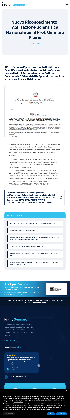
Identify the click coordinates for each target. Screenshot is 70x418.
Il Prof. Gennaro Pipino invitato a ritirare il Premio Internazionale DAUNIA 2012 (34, 254)
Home (32, 43)
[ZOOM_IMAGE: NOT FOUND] (34, 114)
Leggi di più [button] (10, 364)
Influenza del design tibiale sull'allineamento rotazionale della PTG (33, 224)
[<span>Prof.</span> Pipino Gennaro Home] (13, 4)
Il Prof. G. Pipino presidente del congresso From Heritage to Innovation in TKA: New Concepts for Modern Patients (34, 238)
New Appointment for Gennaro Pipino (22, 231)
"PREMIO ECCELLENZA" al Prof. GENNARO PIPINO (26, 246)
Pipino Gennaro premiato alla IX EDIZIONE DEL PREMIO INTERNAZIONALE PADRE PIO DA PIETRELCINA (34, 263)
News (38, 43)
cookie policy (18, 402)
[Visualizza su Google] (6, 377)
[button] (4, 365)
